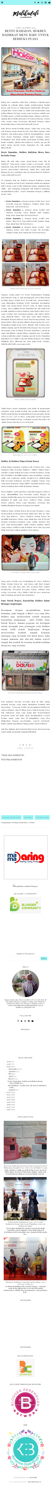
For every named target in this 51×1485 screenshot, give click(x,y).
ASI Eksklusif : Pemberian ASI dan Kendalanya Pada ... (27, 1086)
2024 (9, 1066)
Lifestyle (29, 748)
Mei (10, 1074)
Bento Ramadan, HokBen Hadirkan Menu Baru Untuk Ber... (25, 1082)
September (13, 1069)
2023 (9, 1092)
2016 (9, 1109)
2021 (9, 1097)
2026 (9, 1061)
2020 (9, 1099)
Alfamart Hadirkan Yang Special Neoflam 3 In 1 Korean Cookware (25, 1283)
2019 (9, 1102)
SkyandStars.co (34, 1482)
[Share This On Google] (30, 745)
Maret (11, 1079)
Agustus (12, 1071)
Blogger (33, 1477)
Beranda (28, 817)
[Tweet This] (23, 745)
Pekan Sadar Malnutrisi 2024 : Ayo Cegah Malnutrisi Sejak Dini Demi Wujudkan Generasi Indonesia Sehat (25, 1224)
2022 (9, 1095)
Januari (12, 1090)
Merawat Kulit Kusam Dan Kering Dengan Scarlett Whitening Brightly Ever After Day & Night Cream (25, 1167)
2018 (9, 1104)
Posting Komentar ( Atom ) (23, 822)
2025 (9, 1064)
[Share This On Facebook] (20, 745)
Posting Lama (42, 817)
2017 (9, 1107)
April (11, 1076)
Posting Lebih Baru (11, 817)
